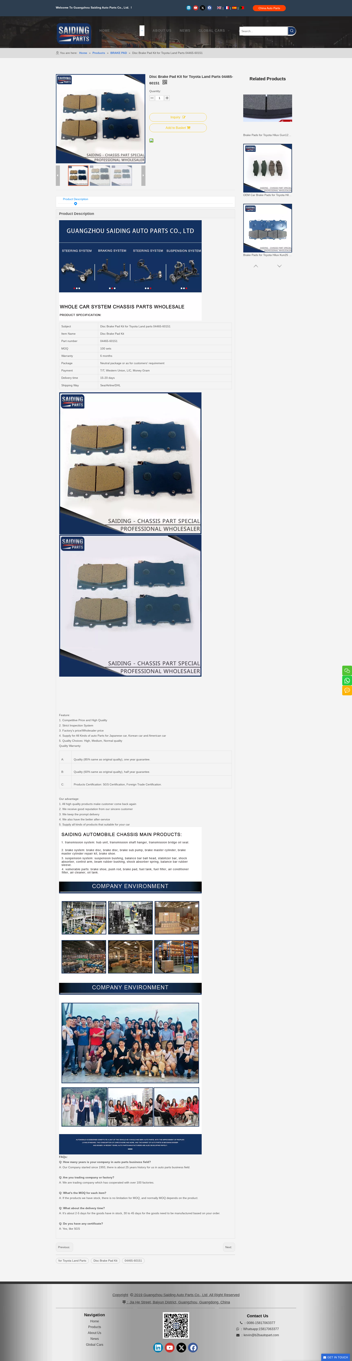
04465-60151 (133, 1260)
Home (94, 1321)
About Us (94, 1333)
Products (94, 1327)
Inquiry (175, 117)
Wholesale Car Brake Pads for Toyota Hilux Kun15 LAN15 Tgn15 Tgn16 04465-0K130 (267, 255)
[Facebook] (209, 7)
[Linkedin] (188, 7)
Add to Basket (176, 128)
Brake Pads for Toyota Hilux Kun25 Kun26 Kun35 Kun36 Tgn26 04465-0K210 (267, 135)
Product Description (75, 199)
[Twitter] (202, 7)
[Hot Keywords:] (292, 31)
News (94, 1338)
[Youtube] (195, 7)
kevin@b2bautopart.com (261, 1335)
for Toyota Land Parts (72, 1260)
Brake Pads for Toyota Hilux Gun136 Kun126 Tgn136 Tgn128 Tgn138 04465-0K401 (267, 195)
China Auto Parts (269, 8)
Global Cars (94, 1344)
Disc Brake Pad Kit (105, 1260)
